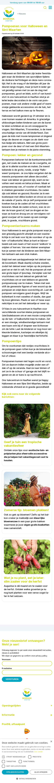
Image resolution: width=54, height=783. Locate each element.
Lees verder (38, 752)
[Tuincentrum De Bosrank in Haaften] (8, 14)
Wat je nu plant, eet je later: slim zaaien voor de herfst (24, 579)
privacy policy (41, 656)
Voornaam (6, 659)
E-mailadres (7, 668)
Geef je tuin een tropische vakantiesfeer (22, 443)
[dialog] (27, 761)
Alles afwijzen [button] (40, 772)
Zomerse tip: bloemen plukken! (26, 510)
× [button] (51, 741)
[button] (27, 778)
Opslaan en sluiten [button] (15, 772)
